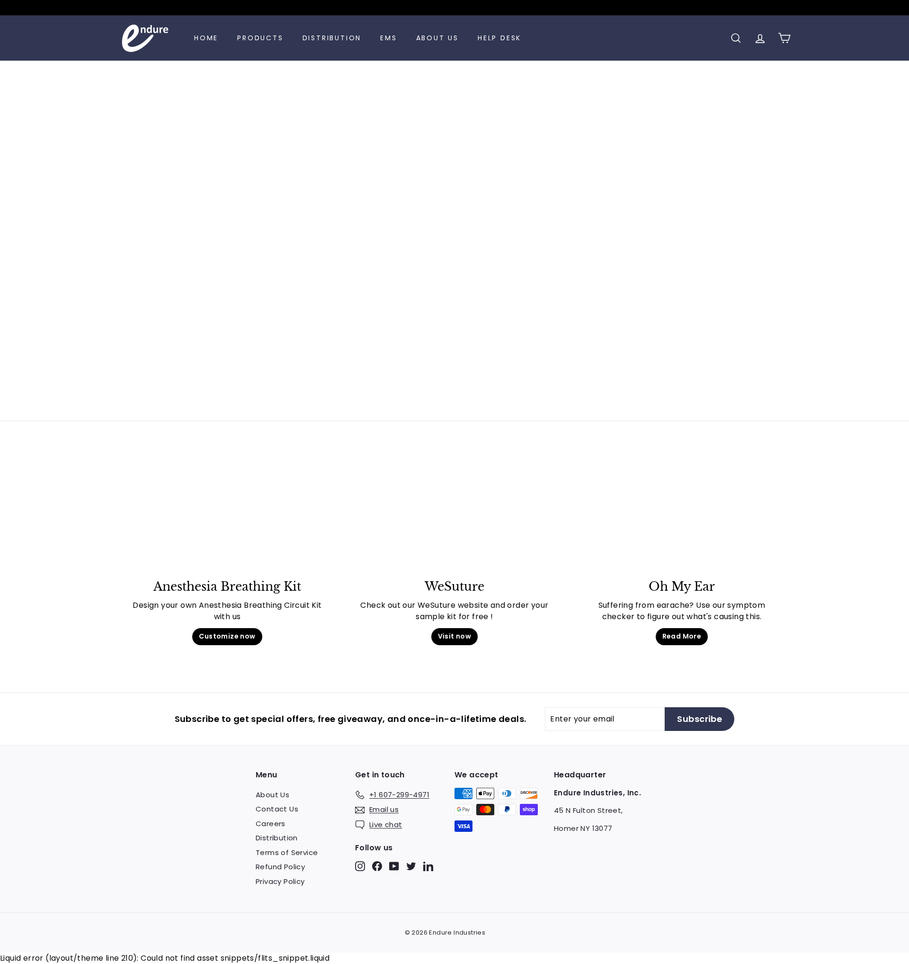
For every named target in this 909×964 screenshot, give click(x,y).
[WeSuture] (454, 517)
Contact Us (277, 809)
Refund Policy (280, 867)
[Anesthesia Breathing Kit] (227, 517)
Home (206, 38)
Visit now (455, 636)
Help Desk (499, 38)
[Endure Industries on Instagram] (360, 866)
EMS (388, 38)
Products (260, 38)
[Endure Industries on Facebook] (377, 866)
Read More (682, 636)
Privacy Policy (280, 881)
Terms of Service (287, 852)
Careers (270, 824)
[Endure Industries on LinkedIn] (428, 866)
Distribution (332, 38)
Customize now (227, 636)
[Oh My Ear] (681, 517)
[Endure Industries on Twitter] (411, 866)
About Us (437, 38)
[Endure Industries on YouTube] (394, 866)
